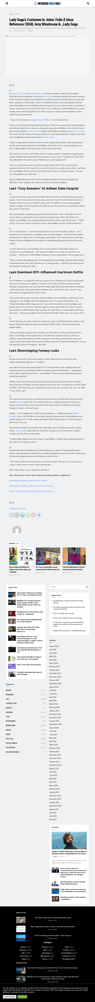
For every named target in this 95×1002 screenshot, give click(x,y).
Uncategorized (12, 752)
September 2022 (55, 806)
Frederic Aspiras (34, 131)
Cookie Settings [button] (9, 997)
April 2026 (53, 660)
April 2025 (53, 701)
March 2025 (53, 704)
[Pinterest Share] (34, 515)
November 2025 (55, 677)
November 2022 (55, 799)
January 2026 (54, 670)
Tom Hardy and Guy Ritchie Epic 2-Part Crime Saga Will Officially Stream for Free (29, 650)
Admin (55, 856)
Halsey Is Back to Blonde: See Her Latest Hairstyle (67, 618)
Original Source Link (17, 508)
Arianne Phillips (43, 120)
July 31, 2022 (53, 929)
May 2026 (52, 656)
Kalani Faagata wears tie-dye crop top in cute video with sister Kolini (52, 926)
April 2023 (53, 782)
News (8, 734)
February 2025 (54, 707)
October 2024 (54, 721)
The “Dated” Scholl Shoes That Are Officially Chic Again (53, 918)
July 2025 (52, 690)
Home (11, 14)
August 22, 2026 (63, 856)
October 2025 (54, 680)
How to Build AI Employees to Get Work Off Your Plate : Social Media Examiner (52, 968)
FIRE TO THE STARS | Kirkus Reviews (29, 665)
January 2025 (54, 711)
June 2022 (53, 816)
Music (8, 730)
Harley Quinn (48, 137)
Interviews (10, 721)
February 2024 (54, 748)
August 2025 (54, 687)
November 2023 (55, 758)
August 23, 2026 (68, 572)
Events (9, 708)
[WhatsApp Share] (28, 515)
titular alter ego (37, 93)
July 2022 (52, 813)
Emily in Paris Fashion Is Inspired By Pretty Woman (30, 491)
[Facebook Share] (11, 515)
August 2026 (54, 646)
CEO (7, 699)
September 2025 (55, 683)
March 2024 (53, 745)
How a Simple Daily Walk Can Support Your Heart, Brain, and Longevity (20, 569)
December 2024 (55, 714)
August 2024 (54, 728)
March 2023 (53, 785)
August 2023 (54, 768)
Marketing (10, 725)
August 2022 (54, 809)
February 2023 (54, 789)
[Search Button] (87, 586)
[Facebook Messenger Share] (39, 515)
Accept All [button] (22, 997)
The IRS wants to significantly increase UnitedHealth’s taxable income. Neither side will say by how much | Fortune (68, 624)
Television (10, 747)
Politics (9, 739)
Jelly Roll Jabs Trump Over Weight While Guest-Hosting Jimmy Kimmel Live (28, 629)
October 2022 (54, 802)
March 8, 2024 (53, 938)
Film (8, 717)
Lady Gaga (48, 96)
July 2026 (52, 650)
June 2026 (53, 653)
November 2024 (55, 718)
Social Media (11, 743)
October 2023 (54, 762)
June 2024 (53, 735)
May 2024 (52, 738)
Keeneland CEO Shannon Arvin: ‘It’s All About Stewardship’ (69, 631)
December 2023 (55, 755)
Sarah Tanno (78, 131)
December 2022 (55, 796)
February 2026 (54, 666)
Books (8, 690)
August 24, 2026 (41, 572)
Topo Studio (21, 430)
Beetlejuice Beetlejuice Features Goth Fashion (28, 480)
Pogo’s (19, 402)
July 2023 (52, 772)
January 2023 (54, 792)
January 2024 (54, 752)
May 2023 (52, 779)
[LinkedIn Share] (22, 515)
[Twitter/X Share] (17, 515)
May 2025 (52, 697)
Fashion (17, 14)
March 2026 (53, 663)
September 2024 (55, 724)
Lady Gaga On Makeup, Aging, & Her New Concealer (31, 486)
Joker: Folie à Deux (19, 93)
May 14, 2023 (53, 920)
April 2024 (53, 741)
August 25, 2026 (14, 575)
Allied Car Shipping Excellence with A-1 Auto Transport (53, 935)
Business (10, 695)
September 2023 (55, 765)
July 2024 (52, 731)
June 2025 (53, 694)
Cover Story (11, 703)
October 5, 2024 (19, 31)
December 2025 (55, 673)
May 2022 (52, 819)
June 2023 (53, 775)
